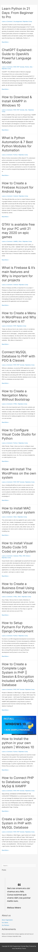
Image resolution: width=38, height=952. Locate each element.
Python (27, 67)
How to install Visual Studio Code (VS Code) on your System (19, 547)
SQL (31, 67)
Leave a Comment (7, 21)
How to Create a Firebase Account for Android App (17, 187)
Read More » (5, 42)
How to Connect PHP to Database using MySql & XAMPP (18, 782)
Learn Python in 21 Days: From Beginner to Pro (17, 13)
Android (16, 196)
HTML (15, 404)
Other (20, 241)
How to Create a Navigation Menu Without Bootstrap (16, 395)
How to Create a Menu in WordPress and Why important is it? (19, 317)
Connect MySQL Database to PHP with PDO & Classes (18, 356)
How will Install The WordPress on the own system (19, 473)
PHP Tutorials (20, 67)
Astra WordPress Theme (19, 948)
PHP (15, 67)
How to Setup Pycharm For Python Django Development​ (17, 627)
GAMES (16, 241)
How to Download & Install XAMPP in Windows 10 (17, 101)
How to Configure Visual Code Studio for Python (19, 434)
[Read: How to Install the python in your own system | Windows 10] (19, 725)
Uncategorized (18, 21)
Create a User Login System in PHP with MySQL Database (17, 823)
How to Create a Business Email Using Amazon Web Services (19, 588)
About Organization (7, 920)
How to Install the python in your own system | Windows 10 (18, 743)
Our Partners (5, 925)
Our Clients (5, 922)
